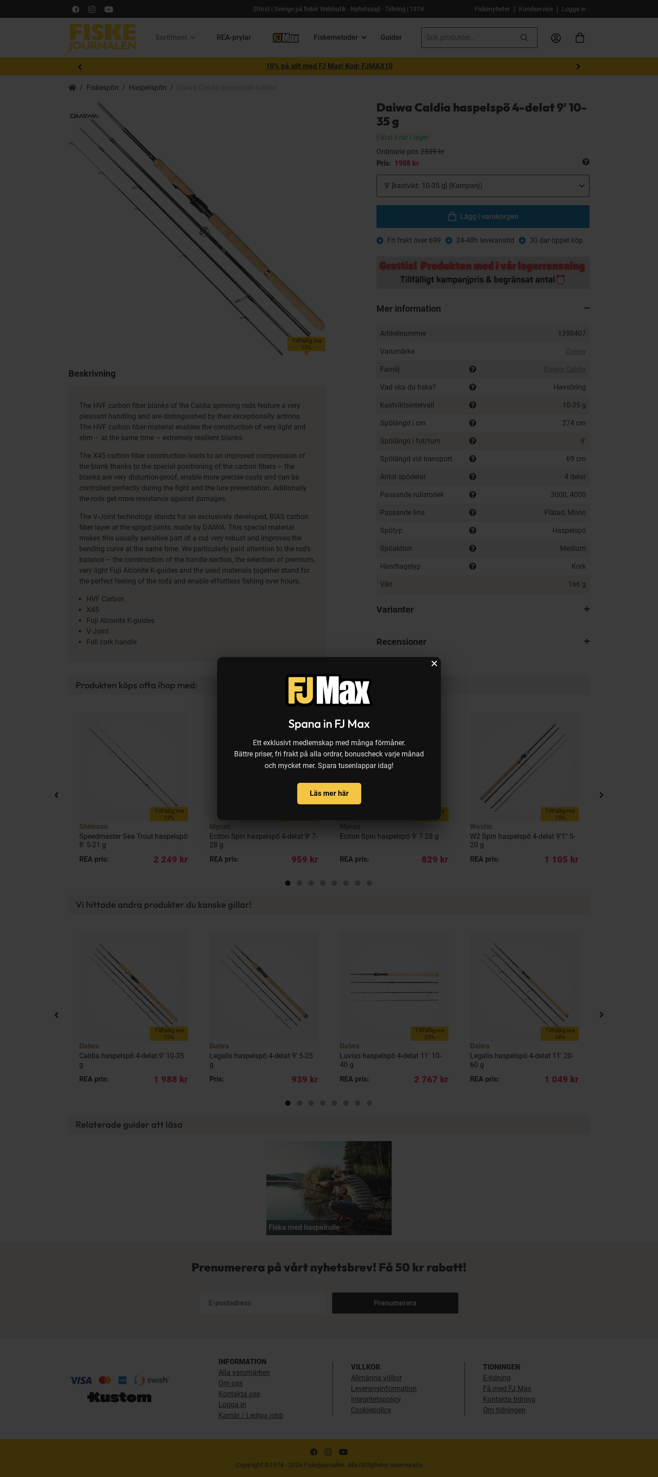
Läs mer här (329, 793)
